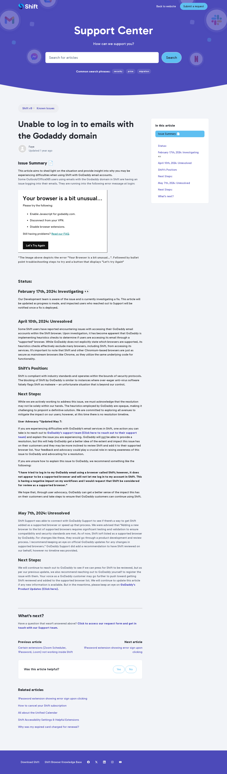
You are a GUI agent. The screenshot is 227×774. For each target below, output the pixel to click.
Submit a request (193, 6)
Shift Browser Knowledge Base (63, 762)
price (130, 71)
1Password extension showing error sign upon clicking (52, 698)
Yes (119, 669)
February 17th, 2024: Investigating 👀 (178, 154)
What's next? (166, 196)
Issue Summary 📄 (169, 133)
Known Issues (45, 108)
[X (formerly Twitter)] (96, 762)
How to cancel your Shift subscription (42, 705)
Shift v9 (27, 108)
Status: (162, 145)
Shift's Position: (167, 169)
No (131, 669)
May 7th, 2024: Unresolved (174, 183)
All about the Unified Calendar (37, 712)
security (118, 71)
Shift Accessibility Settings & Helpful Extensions (48, 719)
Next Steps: (165, 176)
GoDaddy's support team (64, 432)
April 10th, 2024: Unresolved (175, 163)
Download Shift (30, 762)
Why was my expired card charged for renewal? (48, 727)
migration (144, 71)
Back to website (166, 6)
